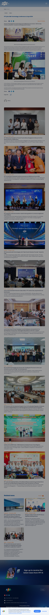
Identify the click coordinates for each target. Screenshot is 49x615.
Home (5, 9)
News (10, 13)
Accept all (37, 611)
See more (40, 495)
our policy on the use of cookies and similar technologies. (19, 612)
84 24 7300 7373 (9, 598)
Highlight (6, 513)
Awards (5, 250)
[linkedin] (9, 595)
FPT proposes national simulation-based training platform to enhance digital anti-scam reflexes (24, 214)
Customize (44, 611)
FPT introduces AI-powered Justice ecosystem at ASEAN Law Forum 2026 (22, 176)
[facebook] (7, 595)
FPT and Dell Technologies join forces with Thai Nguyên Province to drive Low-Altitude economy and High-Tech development (23, 368)
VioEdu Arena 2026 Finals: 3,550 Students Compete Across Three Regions (22, 444)
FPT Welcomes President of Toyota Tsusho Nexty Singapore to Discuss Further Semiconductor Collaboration (23, 138)
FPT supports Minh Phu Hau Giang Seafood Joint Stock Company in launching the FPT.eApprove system (13, 516)
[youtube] (5, 595)
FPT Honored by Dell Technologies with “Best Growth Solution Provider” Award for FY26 (24, 252)
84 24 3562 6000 (15, 598)
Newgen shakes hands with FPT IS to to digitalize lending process (34, 515)
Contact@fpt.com (9, 600)
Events (6, 13)
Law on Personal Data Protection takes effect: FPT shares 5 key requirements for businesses (23, 291)
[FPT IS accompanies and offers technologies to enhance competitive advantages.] (5, 3)
